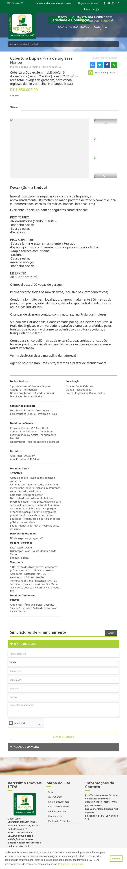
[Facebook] (104, 3)
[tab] (63, 644)
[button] (105, 121)
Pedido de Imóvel (57, 811)
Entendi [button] (116, 858)
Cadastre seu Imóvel (59, 806)
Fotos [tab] (16, 107)
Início (51, 792)
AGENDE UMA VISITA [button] (26, 747)
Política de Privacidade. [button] (71, 864)
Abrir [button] (111, 632)
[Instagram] (113, 3)
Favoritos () (92, 9)
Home (13, 44)
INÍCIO (62, 17)
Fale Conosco (55, 816)
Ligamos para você (89, 3)
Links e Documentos (58, 801)
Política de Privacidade (60, 821)
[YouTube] (109, 3)
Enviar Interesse (63, 736)
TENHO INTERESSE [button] (24, 644)
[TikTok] (118, 3)
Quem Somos (55, 796)
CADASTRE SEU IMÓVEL (73, 26)
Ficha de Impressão (104, 72)
